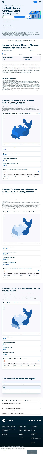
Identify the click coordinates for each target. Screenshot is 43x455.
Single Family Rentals (14, 427)
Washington (21, 437)
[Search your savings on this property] (38, 171)
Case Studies (33, 430)
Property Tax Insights (34, 431)
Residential (13, 426)
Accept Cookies (32, 453)
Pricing (25, 427)
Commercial (13, 429)
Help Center (33, 442)
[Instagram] (34, 420)
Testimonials (33, 434)
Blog (31, 429)
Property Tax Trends (34, 433)
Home (3, 5)
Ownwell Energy (5, 431)
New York (20, 433)
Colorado (20, 427)
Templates (32, 435)
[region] (21, 451)
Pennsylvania (21, 434)
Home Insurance (5, 433)
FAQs (32, 443)
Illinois (20, 431)
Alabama (12, 5)
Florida (20, 429)
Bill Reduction (4, 434)
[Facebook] (29, 420)
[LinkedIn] (32, 420)
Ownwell (39, 113)
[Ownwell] (5, 1)
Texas (20, 435)
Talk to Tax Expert (5, 435)
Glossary (32, 437)
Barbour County (17, 5)
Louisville (22, 5)
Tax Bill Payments (5, 430)
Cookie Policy (5, 450)
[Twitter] (37, 420)
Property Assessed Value (7, 50)
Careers (25, 429)
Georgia (20, 430)
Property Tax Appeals (5, 426)
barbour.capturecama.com (26, 392)
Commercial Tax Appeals (6, 429)
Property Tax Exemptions (6, 427)
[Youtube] (40, 420)
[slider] (2, 53)
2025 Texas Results (34, 426)
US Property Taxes (8, 5)
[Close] (42, 451)
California (20, 426)
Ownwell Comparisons (34, 427)
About (25, 426)
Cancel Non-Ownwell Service (36, 438)
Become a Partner (27, 430)
